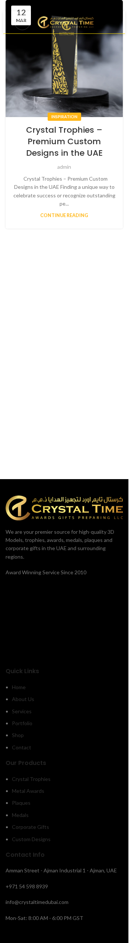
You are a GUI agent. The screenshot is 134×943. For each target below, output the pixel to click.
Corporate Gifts (30, 827)
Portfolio (22, 723)
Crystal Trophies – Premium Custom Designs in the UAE (64, 141)
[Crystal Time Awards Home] (64, 507)
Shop (18, 735)
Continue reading (64, 215)
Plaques (21, 803)
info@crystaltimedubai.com (37, 902)
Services (22, 711)
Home (19, 687)
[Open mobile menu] (22, 22)
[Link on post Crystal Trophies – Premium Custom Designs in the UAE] (64, 58)
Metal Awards (28, 791)
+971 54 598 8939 (27, 886)
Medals (20, 815)
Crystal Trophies (31, 779)
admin (64, 167)
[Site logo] (65, 22)
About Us (23, 699)
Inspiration (64, 116)
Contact (21, 747)
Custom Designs (31, 839)
